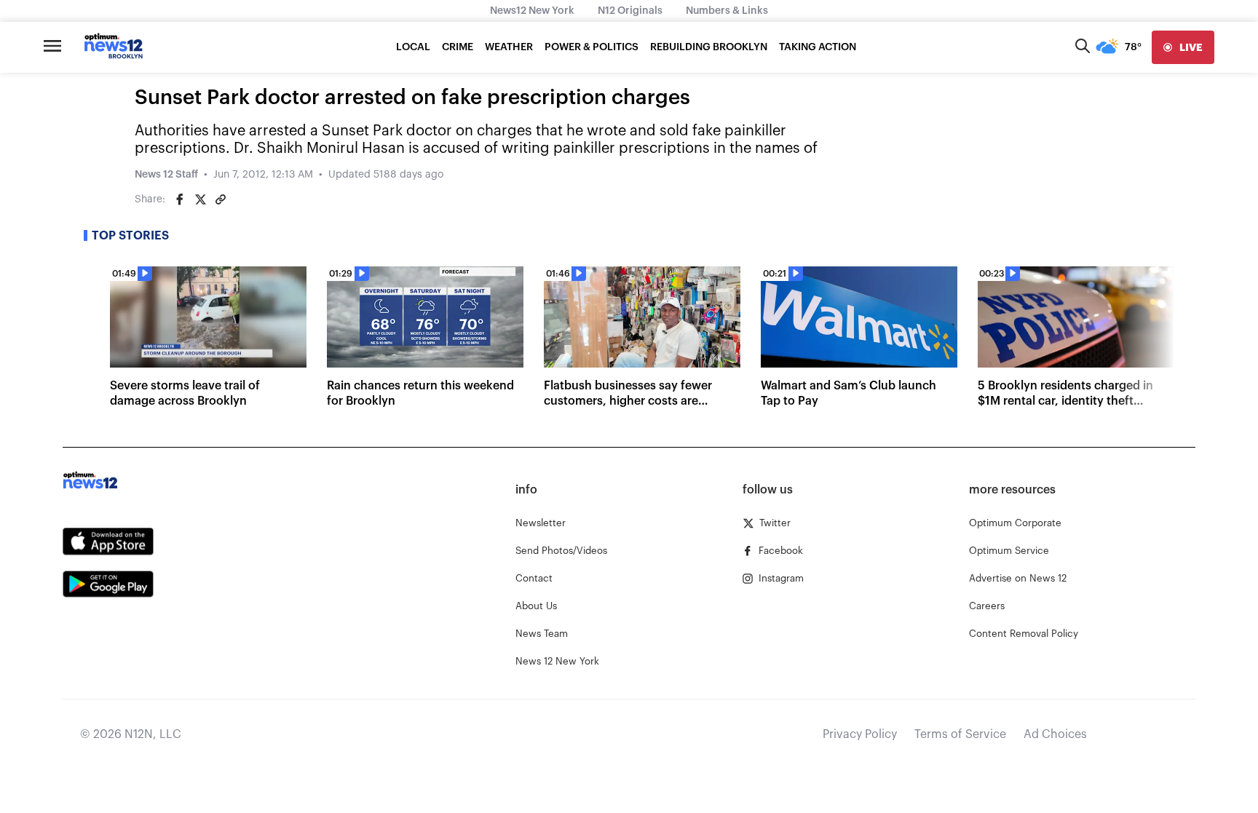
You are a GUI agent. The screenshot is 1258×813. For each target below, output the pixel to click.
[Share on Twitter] (200, 199)
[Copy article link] (220, 199)
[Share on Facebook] (180, 199)
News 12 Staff (166, 175)
